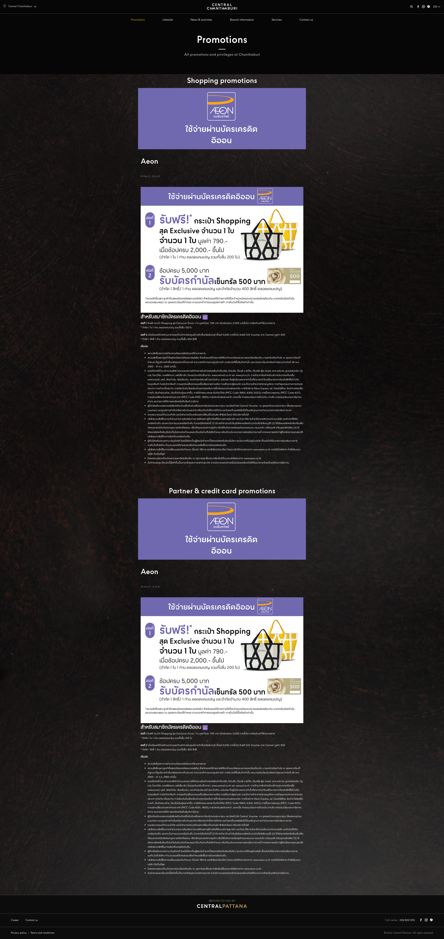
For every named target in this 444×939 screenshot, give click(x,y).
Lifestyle (168, 20)
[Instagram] (423, 7)
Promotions (138, 20)
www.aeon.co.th (261, 450)
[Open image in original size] (222, 6)
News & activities (201, 20)
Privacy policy (19, 933)
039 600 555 (407, 920)
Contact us (306, 20)
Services (277, 20)
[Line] (428, 7)
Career (15, 920)
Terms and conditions (42, 933)
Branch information (242, 20)
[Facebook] (418, 7)
